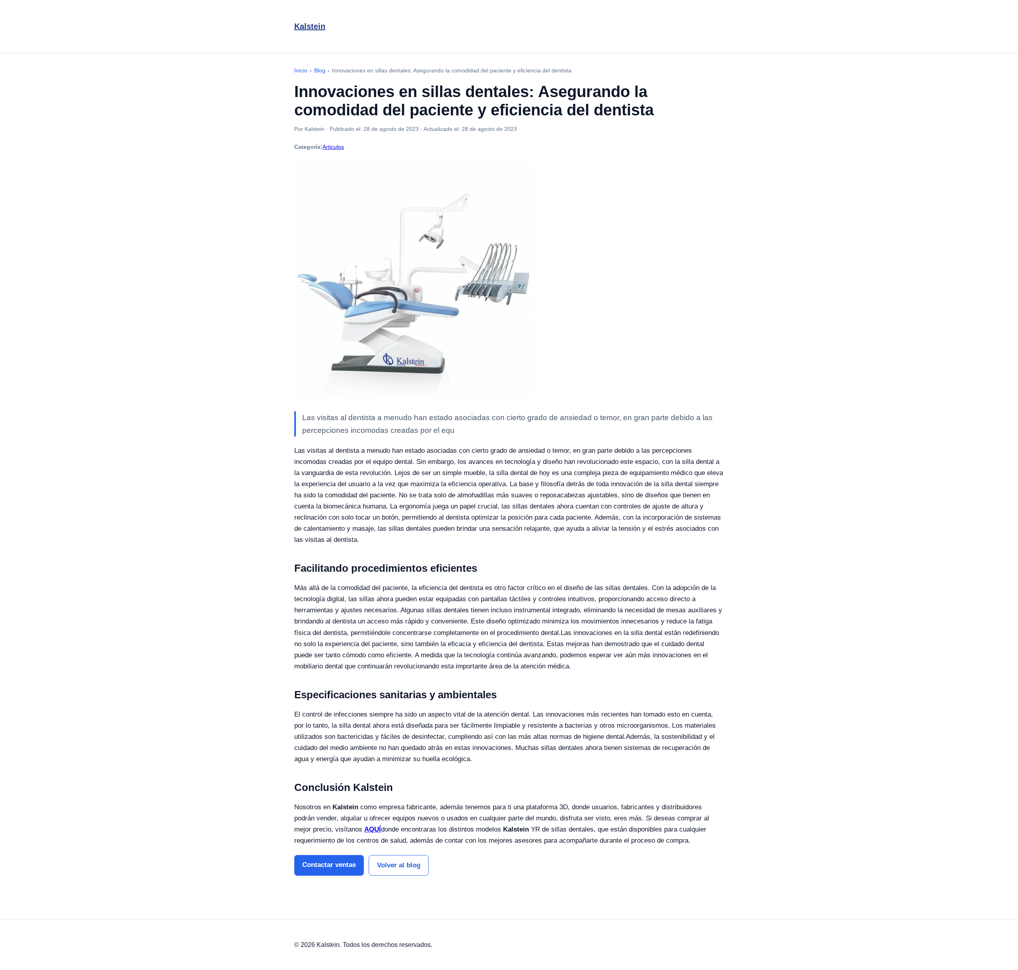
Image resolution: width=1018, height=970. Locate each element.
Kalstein (309, 26)
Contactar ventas (329, 865)
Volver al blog (398, 865)
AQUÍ (372, 829)
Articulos (333, 147)
